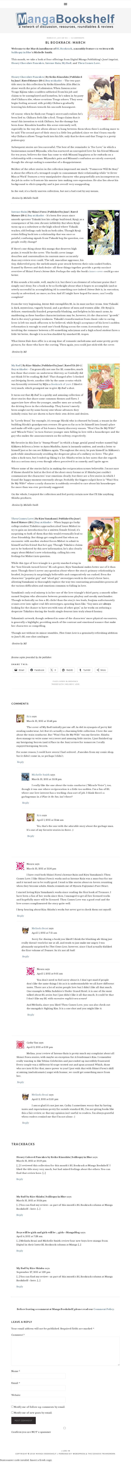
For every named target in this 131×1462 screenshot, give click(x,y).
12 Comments (77, 38)
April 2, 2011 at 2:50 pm (45, 1099)
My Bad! (66, 63)
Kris (29, 716)
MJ (66, 38)
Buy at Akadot (54, 80)
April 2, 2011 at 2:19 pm (40, 1047)
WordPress (79, 1454)
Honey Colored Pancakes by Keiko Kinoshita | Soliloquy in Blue (54, 1157)
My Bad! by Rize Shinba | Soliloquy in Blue (41, 1196)
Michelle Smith (41, 774)
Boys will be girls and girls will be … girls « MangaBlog (48, 1232)
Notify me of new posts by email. (33, 1412)
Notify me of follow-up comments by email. (39, 1407)
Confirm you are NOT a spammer (31, 1432)
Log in (66, 1451)
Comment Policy (103, 1309)
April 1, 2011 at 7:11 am (44, 933)
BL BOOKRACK (72, 681)
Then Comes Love (89, 63)
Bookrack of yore (61, 384)
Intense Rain (53, 63)
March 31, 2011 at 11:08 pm (47, 779)
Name (15, 1371)
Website (15, 1395)
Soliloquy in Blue (21, 52)
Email (15, 1383)
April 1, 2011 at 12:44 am (50, 820)
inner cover (96, 271)
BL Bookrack (64, 48)
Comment (18, 1335)
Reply (20, 762)
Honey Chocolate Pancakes (27, 63)
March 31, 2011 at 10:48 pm (42, 721)
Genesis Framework (104, 1454)
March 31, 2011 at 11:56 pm (41, 868)
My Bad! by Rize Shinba (30, 1268)
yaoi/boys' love (72, 684)
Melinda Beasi (40, 928)
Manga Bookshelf (65, 19)
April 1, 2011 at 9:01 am (50, 973)
